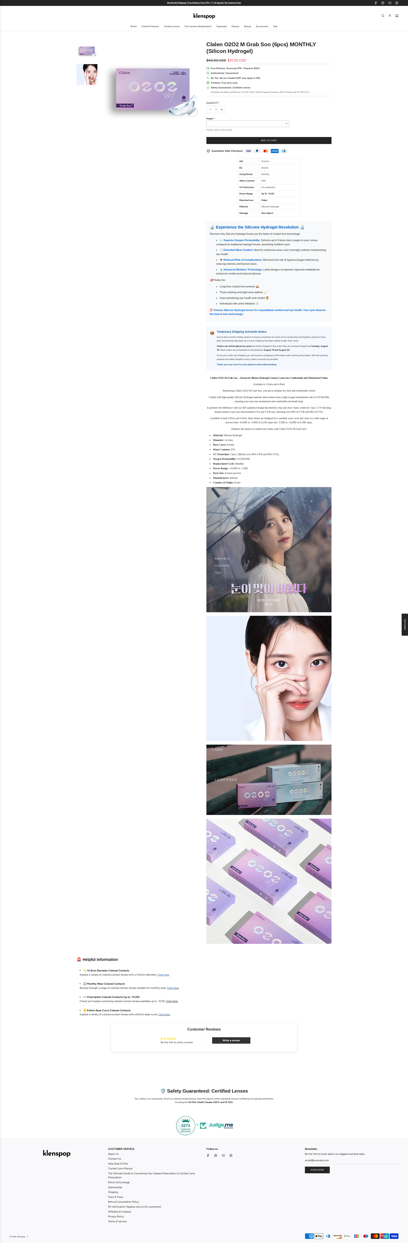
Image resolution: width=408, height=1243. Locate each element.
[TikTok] (396, 2)
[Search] (382, 15)
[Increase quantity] (221, 109)
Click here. (172, 1001)
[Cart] (396, 15)
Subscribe (317, 1170)
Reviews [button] (405, 624)
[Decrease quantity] (210, 109)
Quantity (212, 102)
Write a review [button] (231, 1040)
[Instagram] (382, 2)
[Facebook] (375, 2)
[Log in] (389, 15)
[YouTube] (389, 2)
